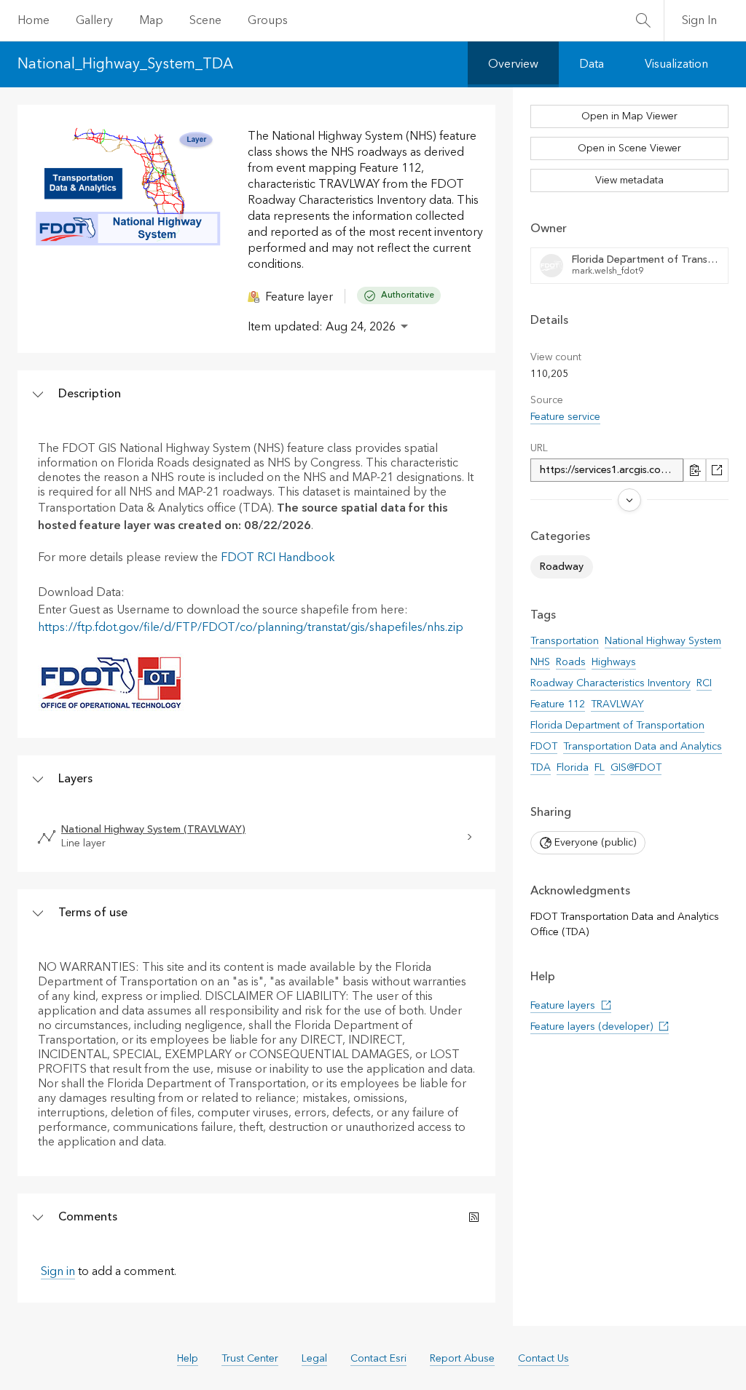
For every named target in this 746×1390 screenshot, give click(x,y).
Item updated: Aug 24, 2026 (322, 326)
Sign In (699, 20)
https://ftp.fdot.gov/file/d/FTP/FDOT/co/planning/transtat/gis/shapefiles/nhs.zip (250, 627)
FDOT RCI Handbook (278, 557)
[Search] (643, 20)
